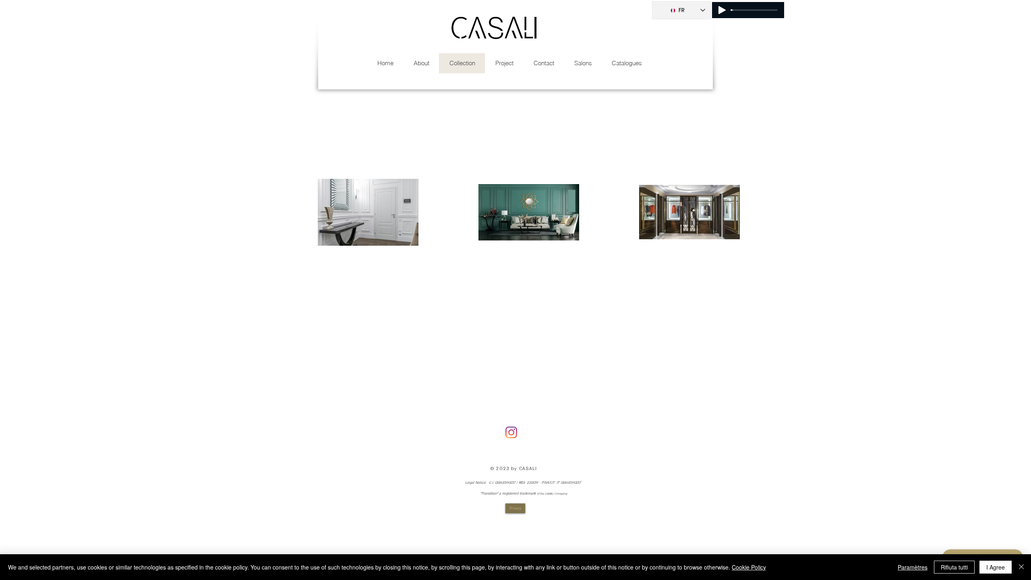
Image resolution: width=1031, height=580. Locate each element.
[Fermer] (1021, 567)
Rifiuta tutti (954, 567)
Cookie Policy (749, 567)
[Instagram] (511, 432)
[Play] (722, 10)
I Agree (995, 567)
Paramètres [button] (912, 567)
